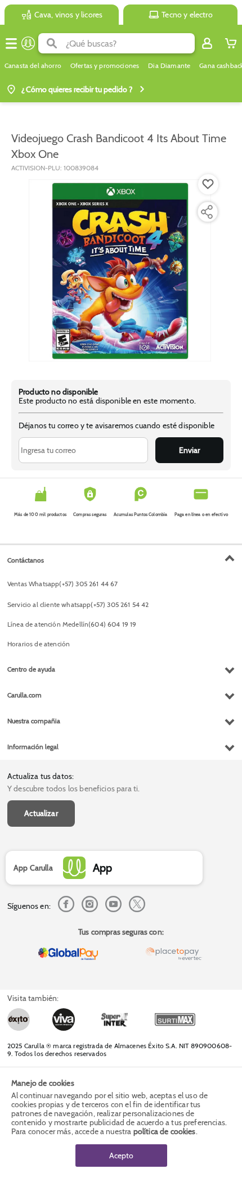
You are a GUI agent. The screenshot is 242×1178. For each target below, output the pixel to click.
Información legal (33, 746)
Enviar (189, 450)
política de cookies (164, 1131)
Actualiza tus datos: (40, 776)
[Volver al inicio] (28, 43)
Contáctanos (25, 560)
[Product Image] (119, 270)
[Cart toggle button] (230, 43)
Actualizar (41, 813)
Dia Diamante (169, 66)
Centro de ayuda (31, 669)
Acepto (121, 1155)
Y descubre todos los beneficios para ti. (73, 788)
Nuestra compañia (33, 721)
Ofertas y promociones (104, 66)
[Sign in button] (207, 43)
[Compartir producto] (206, 212)
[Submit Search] (52, 43)
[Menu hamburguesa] (11, 43)
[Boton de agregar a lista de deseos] (208, 184)
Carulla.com (24, 695)
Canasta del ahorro (33, 66)
